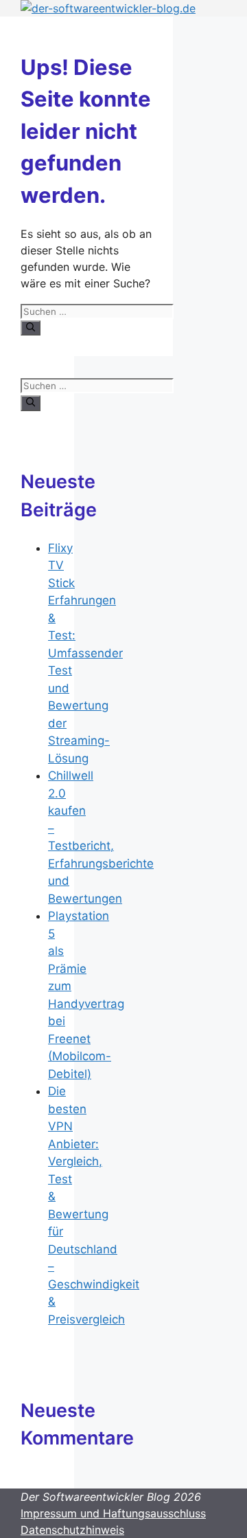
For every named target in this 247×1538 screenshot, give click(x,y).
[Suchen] (30, 328)
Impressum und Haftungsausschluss (113, 1513)
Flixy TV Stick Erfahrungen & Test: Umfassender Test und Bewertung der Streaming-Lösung (85, 653)
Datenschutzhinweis (72, 1530)
